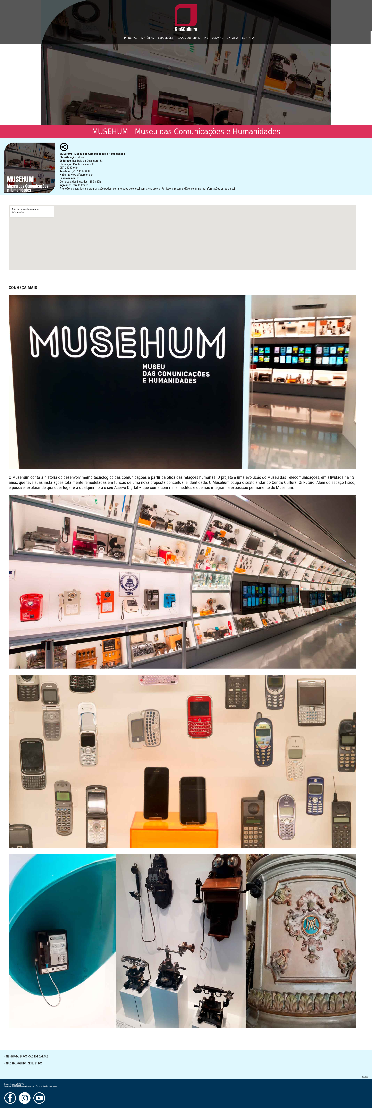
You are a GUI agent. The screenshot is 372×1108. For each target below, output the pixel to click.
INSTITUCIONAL (213, 37)
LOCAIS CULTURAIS (188, 37)
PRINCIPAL (130, 37)
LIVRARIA (232, 37)
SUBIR (365, 1076)
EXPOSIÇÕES (165, 37)
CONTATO (248, 37)
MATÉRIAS (147, 37)
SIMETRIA (20, 1084)
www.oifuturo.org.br (81, 174)
